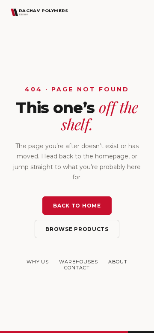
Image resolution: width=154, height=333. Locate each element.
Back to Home (77, 205)
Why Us (38, 262)
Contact (76, 268)
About (117, 262)
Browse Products (77, 229)
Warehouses (78, 262)
